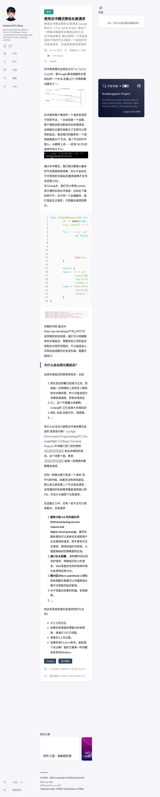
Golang (50, 661)
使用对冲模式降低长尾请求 (64, 19)
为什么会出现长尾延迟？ (126, 22)
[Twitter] (10, 46)
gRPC (72, 78)
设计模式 (65, 661)
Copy (83, 218)
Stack (46, 785)
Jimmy (54, 785)
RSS (66, 632)
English (53, 61)
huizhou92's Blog (13, 25)
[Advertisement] (121, 53)
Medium (65, 642)
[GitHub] (5, 46)
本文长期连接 (58, 622)
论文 (54, 503)
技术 (49, 11)
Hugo (46, 782)
